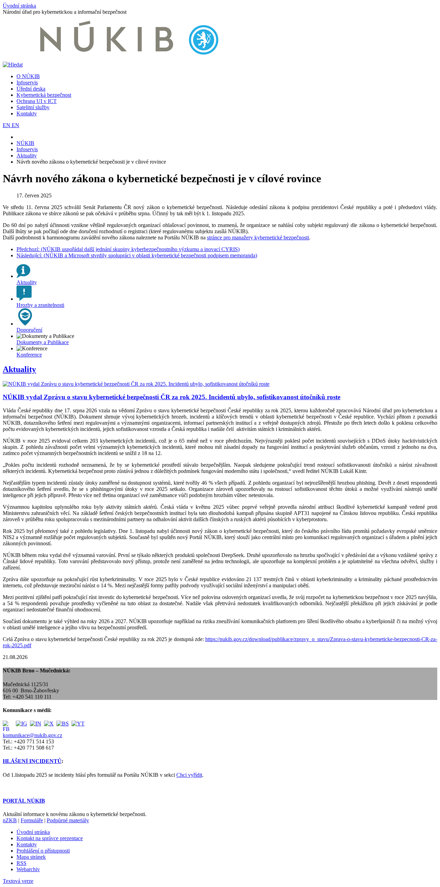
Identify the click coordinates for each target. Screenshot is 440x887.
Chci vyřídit (189, 775)
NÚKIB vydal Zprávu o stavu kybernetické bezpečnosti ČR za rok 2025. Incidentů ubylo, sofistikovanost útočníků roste (171, 397)
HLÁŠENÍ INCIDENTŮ (32, 761)
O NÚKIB (28, 76)
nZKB (10, 820)
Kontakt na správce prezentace (49, 838)
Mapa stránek (31, 857)
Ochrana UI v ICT (36, 101)
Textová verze (18, 881)
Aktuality (19, 369)
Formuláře (32, 820)
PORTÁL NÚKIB (24, 801)
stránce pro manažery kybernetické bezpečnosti (258, 237)
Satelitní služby (33, 107)
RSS (21, 863)
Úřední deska (30, 89)
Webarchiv (28, 869)
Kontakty (26, 113)
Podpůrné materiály (68, 820)
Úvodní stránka (19, 6)
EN (7, 125)
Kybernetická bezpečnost (43, 95)
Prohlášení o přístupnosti (43, 851)
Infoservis (27, 82)
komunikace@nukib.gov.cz (32, 735)
